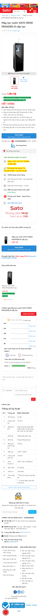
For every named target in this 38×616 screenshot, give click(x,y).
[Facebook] (15, 592)
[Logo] (7, 10)
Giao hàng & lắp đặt (10, 555)
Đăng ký (32, 512)
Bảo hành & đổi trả (9, 559)
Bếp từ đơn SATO (28, 566)
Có (7, 366)
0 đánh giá (16, 31)
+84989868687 (20, 141)
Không (31, 368)
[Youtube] (19, 592)
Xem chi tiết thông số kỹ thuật (19, 487)
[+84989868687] (5, 612)
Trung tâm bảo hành (10, 563)
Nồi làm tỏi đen (27, 578)
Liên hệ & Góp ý (8, 575)
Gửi (33, 399)
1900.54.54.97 (25, 532)
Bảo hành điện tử (9, 566)
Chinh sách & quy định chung (9, 551)
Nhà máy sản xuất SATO (9, 571)
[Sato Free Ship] (19, 5)
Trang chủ (5, 15)
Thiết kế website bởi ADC (25, 598)
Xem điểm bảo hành (14, 203)
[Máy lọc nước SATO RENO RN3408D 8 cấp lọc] (6, 239)
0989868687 (13, 542)
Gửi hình (9, 390)
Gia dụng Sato (21, 145)
